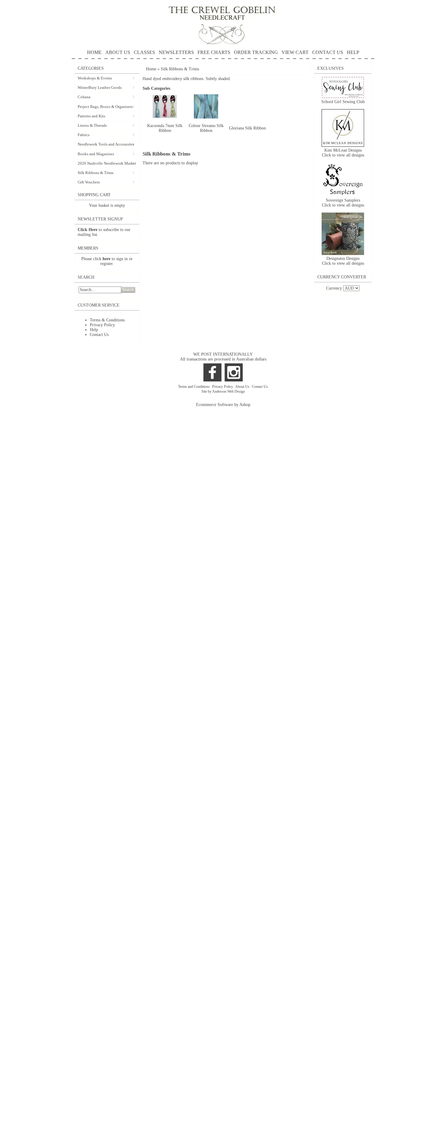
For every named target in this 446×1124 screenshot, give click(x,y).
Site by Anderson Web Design (223, 391)
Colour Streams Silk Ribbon (206, 128)
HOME (94, 52)
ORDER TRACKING (256, 52)
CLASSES (144, 52)
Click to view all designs (343, 155)
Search (128, 289)
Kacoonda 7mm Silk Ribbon (164, 128)
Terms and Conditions (194, 386)
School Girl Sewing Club (343, 101)
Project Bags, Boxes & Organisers (105, 106)
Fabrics (84, 135)
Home (151, 69)
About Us (242, 386)
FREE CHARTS (214, 52)
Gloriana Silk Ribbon (247, 128)
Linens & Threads (92, 125)
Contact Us (99, 334)
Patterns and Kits (91, 116)
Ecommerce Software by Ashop (223, 404)
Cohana (84, 97)
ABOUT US (117, 52)
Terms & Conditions (107, 320)
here (106, 259)
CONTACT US (327, 52)
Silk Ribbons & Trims (95, 172)
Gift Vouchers (89, 182)
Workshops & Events (95, 78)
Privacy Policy (102, 325)
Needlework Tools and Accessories (106, 144)
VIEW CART (295, 52)
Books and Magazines (96, 154)
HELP (353, 52)
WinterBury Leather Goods (100, 87)
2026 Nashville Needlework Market (107, 163)
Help (94, 329)
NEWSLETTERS (176, 52)
